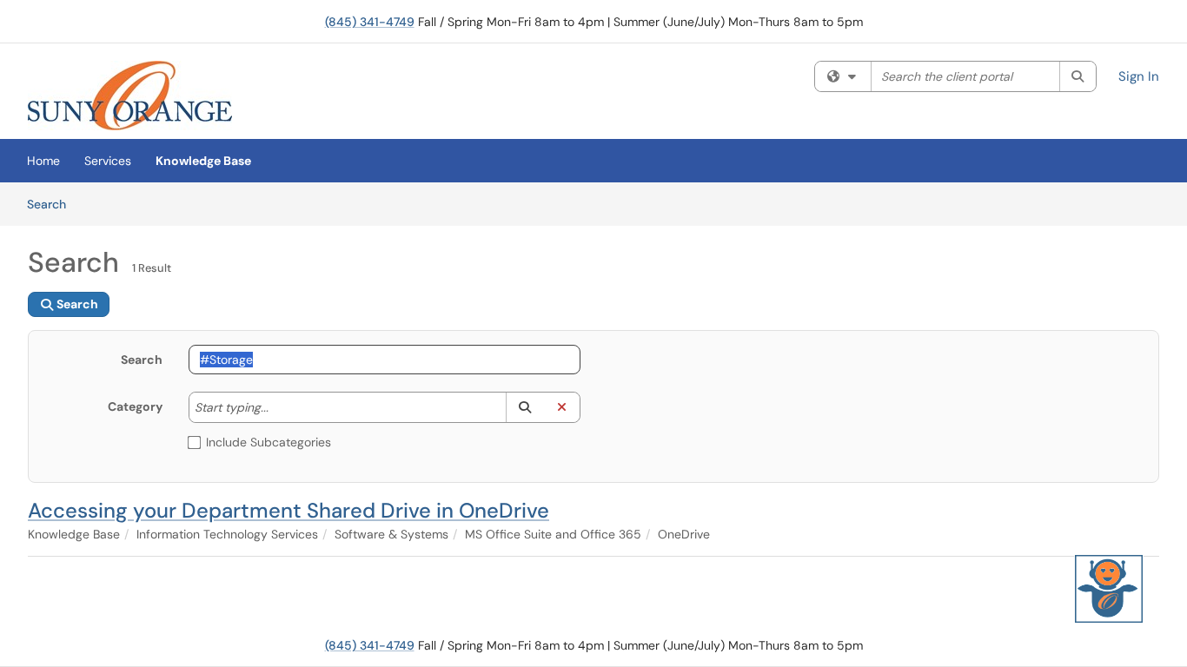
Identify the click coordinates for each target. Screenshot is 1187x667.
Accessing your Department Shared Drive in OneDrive (288, 510)
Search (52, 203)
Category (135, 406)
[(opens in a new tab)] (130, 95)
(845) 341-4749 (369, 22)
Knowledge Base (203, 160)
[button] (524, 407)
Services (107, 160)
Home (43, 160)
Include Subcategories (268, 442)
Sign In (1138, 76)
